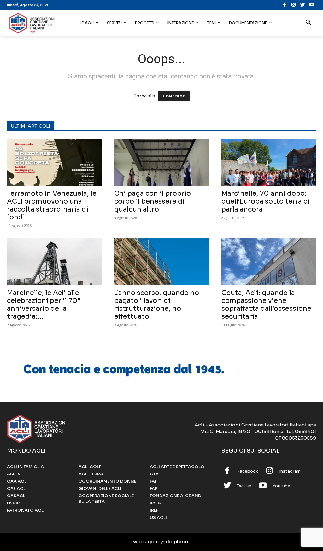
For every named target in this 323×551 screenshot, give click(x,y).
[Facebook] (284, 5)
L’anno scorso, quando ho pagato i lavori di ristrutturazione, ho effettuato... (156, 305)
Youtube (281, 486)
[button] (308, 23)
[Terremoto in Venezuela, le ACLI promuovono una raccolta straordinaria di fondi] (54, 162)
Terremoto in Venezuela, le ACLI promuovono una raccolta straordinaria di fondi (52, 205)
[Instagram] (293, 5)
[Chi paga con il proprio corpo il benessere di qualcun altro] (161, 162)
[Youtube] (311, 5)
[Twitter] (302, 5)
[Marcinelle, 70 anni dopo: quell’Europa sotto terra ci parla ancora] (268, 162)
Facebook (247, 471)
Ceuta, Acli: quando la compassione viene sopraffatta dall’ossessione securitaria (266, 305)
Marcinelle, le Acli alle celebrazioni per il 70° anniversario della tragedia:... (43, 305)
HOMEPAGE (174, 96)
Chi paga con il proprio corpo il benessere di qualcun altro (152, 201)
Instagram (290, 471)
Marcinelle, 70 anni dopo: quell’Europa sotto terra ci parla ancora (265, 201)
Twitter (244, 486)
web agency (148, 541)
